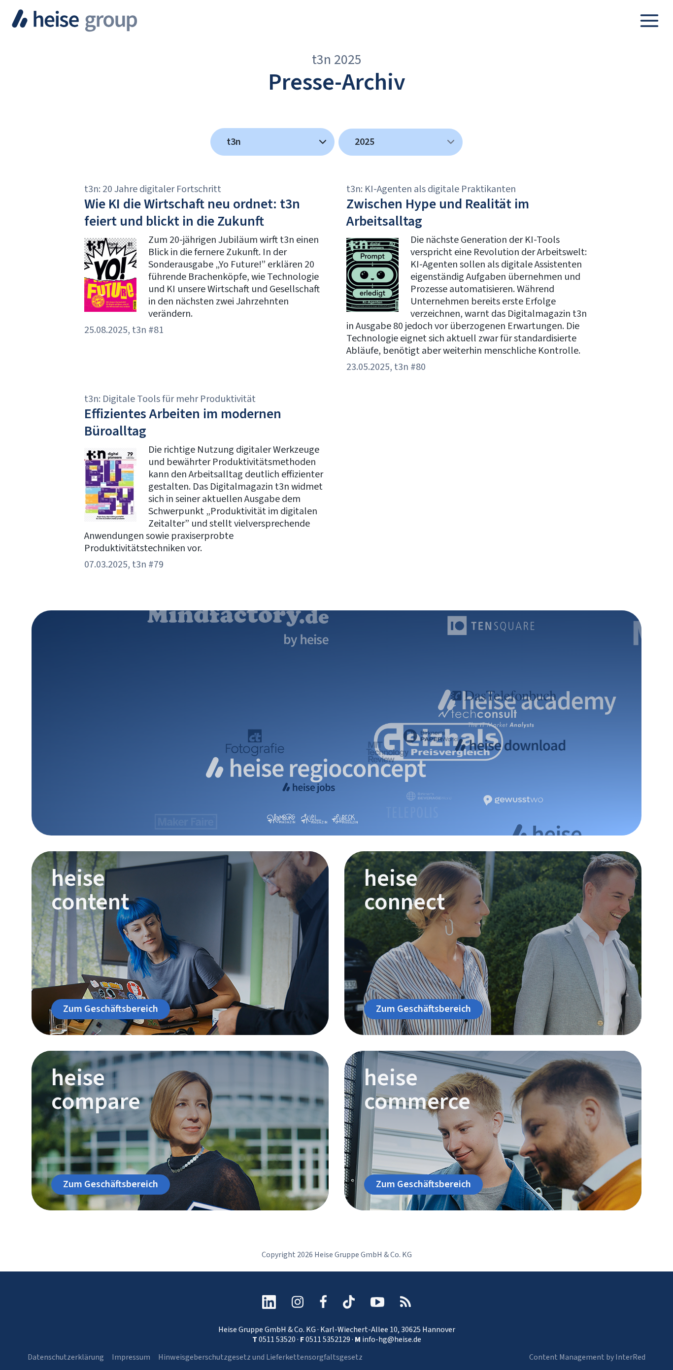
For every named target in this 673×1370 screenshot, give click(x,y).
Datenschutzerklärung (66, 1357)
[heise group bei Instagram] (297, 1302)
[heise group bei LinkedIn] (269, 1302)
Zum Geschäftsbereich (110, 1009)
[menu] (400, 142)
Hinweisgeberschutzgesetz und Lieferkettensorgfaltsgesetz (260, 1357)
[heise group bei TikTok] (349, 1302)
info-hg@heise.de (391, 1339)
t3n (234, 142)
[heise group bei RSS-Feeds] (405, 1302)
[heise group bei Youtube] (377, 1302)
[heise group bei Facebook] (323, 1302)
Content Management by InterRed (587, 1357)
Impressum (131, 1357)
